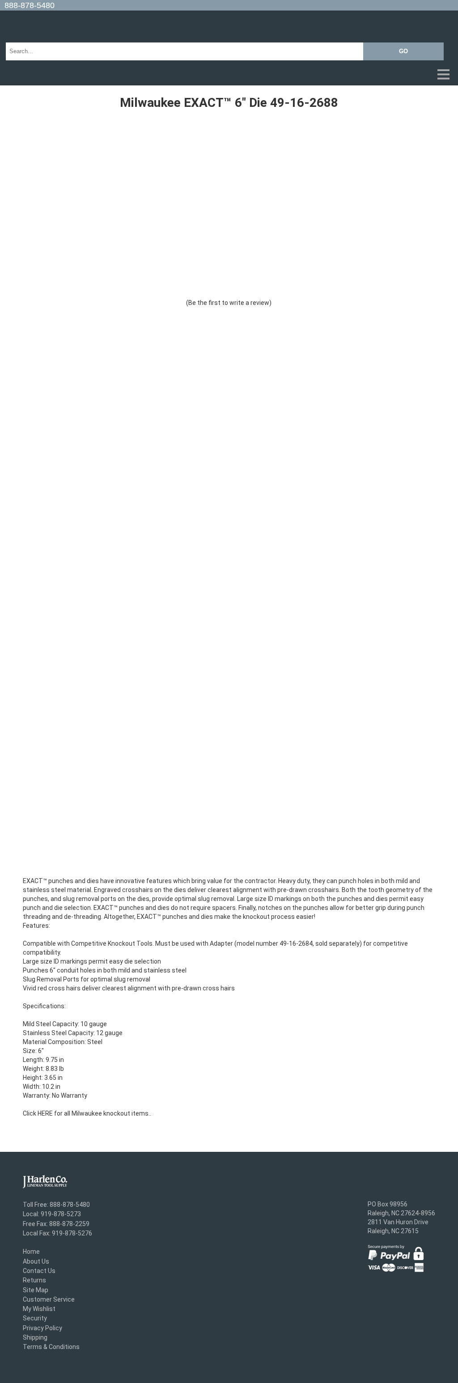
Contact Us (39, 1270)
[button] (229, 75)
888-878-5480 (29, 5)
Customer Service (49, 1299)
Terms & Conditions (51, 1347)
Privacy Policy (42, 1328)
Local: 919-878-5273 (52, 1214)
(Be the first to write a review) (228, 302)
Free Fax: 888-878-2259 (56, 1223)
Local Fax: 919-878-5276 (57, 1233)
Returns (34, 1280)
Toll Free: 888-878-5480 (56, 1204)
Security (35, 1318)
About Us (36, 1261)
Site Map (35, 1290)
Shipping (35, 1337)
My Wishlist (39, 1308)
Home (31, 1252)
